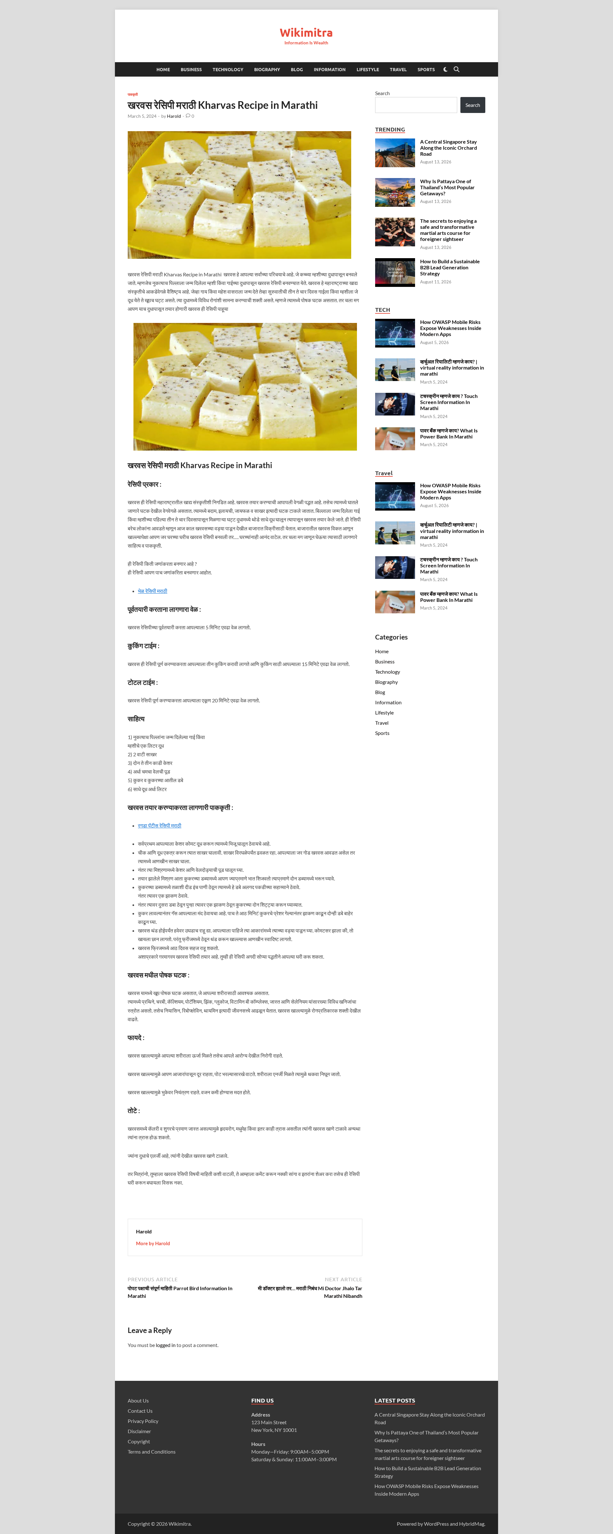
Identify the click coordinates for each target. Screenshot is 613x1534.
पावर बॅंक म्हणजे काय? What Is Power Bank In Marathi (449, 433)
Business (191, 69)
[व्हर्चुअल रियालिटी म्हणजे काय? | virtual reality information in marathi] (395, 362)
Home (163, 69)
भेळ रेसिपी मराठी (152, 591)
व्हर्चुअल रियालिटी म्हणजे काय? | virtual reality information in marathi (452, 367)
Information (330, 69)
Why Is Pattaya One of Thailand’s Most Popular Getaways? (447, 187)
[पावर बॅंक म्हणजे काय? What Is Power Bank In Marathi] (395, 431)
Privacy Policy (143, 1421)
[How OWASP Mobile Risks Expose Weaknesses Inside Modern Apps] (395, 322)
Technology (228, 69)
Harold (174, 116)
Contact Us (140, 1411)
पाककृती (133, 94)
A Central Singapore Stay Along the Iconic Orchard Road (448, 147)
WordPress (436, 1524)
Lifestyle (368, 69)
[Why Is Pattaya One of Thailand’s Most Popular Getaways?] (395, 182)
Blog (297, 69)
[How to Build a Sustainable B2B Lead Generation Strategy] (395, 262)
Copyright (139, 1441)
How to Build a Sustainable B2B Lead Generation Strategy (450, 267)
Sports (426, 69)
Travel (398, 69)
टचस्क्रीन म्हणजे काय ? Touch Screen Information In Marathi (449, 402)
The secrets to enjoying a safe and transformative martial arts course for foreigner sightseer (448, 230)
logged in (166, 1345)
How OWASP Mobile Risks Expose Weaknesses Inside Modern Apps (450, 328)
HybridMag (471, 1524)
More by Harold (153, 1243)
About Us (138, 1400)
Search (382, 93)
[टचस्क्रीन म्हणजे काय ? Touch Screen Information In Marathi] (395, 396)
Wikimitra (306, 32)
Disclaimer (139, 1431)
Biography (267, 69)
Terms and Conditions (152, 1451)
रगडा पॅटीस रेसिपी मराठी (159, 825)
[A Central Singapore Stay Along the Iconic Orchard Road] (395, 142)
